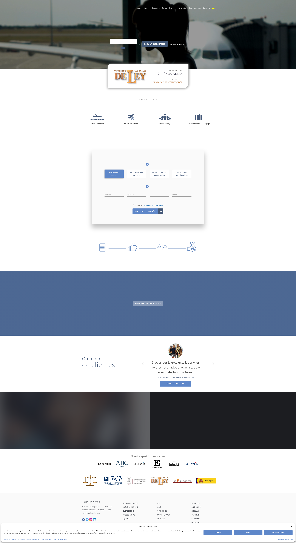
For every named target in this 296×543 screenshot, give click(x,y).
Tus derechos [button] (167, 8)
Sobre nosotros (195, 8)
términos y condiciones (153, 205)
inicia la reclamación (154, 44)
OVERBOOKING (128, 511)
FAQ (158, 503)
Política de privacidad (24, 539)
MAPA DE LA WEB (163, 515)
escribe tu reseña (175, 384)
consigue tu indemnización (148, 303)
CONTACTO (161, 519)
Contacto (206, 8)
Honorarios (182, 8)
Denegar (248, 532)
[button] (291, 526)
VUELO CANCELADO (130, 507)
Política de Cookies (9, 539)
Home (138, 8)
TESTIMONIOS (162, 511)
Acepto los (148, 205)
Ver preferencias (278, 532)
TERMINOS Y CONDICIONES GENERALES (196, 507)
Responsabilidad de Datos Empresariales (53, 539)
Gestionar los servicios (285, 539)
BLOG (159, 507)
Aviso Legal (36, 539)
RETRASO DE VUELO (130, 503)
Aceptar (218, 532)
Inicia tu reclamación (151, 8)
